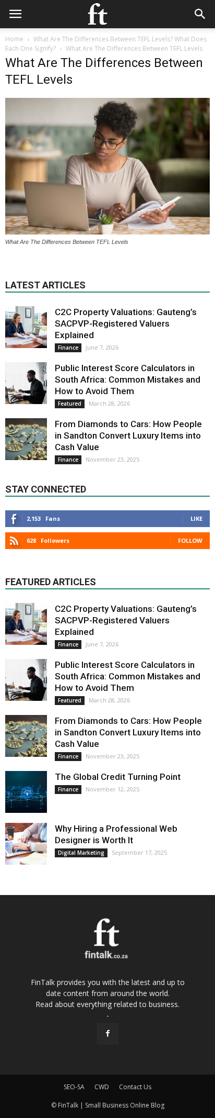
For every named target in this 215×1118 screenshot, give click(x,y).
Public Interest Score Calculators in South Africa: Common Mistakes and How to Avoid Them (127, 379)
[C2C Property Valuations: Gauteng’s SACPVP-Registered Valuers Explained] (26, 327)
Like (196, 518)
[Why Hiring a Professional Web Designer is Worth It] (26, 844)
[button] (200, 14)
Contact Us (135, 1086)
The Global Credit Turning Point (118, 777)
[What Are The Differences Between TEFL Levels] (107, 232)
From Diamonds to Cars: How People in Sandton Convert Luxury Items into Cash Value (128, 435)
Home (14, 39)
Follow (190, 540)
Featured (69, 403)
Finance (68, 347)
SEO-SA (74, 1086)
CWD (101, 1086)
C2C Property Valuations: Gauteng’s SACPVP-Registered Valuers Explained (126, 323)
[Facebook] (107, 1033)
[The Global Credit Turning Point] (26, 792)
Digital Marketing (81, 852)
